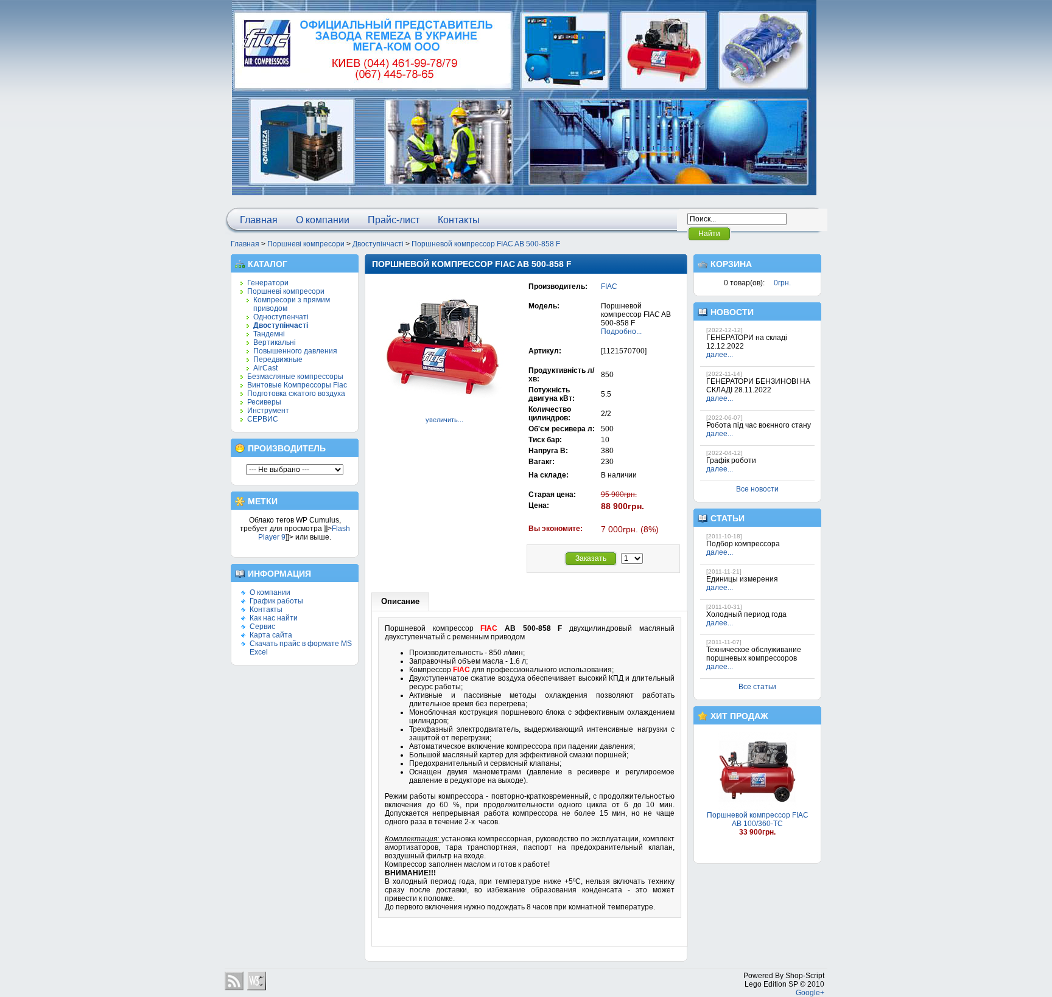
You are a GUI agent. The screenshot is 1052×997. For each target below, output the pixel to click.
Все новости (757, 489)
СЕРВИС (262, 419)
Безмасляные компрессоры (295, 376)
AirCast (265, 368)
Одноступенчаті (281, 317)
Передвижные (278, 359)
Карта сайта (271, 635)
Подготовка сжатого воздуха (296, 393)
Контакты (459, 220)
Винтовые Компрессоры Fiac (297, 385)
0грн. (782, 283)
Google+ (810, 992)
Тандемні (269, 334)
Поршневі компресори (306, 244)
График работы (276, 601)
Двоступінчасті (378, 244)
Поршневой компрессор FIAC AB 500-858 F (486, 244)
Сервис (262, 626)
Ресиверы (264, 402)
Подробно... (621, 331)
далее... (719, 354)
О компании (322, 220)
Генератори (268, 283)
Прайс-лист (393, 220)
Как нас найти (274, 618)
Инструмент (268, 410)
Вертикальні (274, 342)
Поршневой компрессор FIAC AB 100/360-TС (757, 819)
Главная (259, 220)
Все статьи (757, 687)
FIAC (609, 286)
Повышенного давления (295, 351)
